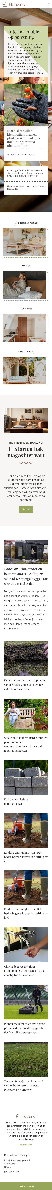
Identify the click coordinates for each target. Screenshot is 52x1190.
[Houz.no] (14, 4)
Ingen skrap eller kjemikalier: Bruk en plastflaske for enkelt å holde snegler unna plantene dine (23, 138)
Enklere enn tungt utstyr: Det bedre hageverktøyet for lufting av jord (26, 857)
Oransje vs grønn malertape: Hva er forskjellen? (25, 187)
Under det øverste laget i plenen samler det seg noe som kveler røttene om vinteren (24, 684)
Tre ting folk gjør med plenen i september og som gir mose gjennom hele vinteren (23, 1085)
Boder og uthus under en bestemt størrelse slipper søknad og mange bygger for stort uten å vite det (25, 173)
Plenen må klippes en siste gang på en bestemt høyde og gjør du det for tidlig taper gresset (24, 1028)
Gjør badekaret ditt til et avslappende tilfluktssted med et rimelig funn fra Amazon (24, 971)
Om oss (26, 509)
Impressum (26, 1144)
